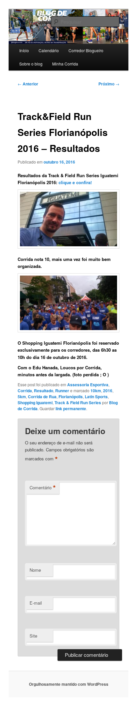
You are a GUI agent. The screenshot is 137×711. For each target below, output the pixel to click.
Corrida (25, 391)
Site (33, 636)
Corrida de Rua (42, 397)
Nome (35, 570)
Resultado (43, 391)
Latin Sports (96, 397)
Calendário (49, 50)
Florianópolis (71, 397)
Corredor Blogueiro (85, 50)
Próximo (108, 84)
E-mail (36, 603)
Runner (62, 391)
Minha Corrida (65, 63)
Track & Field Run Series (78, 403)
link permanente (71, 409)
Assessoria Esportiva (87, 385)
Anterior (28, 84)
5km (22, 397)
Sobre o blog (31, 63)
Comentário (43, 487)
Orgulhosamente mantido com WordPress (68, 684)
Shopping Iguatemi (35, 403)
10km (95, 391)
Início (24, 50)
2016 (107, 391)
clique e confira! (75, 182)
